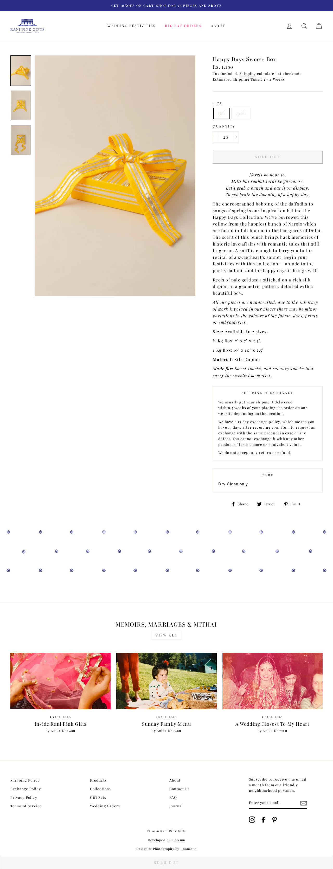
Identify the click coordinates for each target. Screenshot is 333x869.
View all (166, 635)
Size (218, 103)
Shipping (247, 73)
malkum (178, 840)
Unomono (189, 849)
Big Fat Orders (183, 25)
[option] (166, 5)
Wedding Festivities (131, 25)
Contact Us (179, 788)
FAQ (173, 797)
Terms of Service (26, 805)
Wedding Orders (105, 805)
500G (241, 113)
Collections (100, 788)
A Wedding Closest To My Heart (272, 724)
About (218, 25)
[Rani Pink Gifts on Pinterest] (274, 819)
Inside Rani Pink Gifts (60, 724)
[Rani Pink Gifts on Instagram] (252, 819)
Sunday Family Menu (166, 724)
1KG (222, 113)
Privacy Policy (23, 797)
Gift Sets (98, 797)
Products (98, 780)
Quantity (224, 126)
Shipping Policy (25, 780)
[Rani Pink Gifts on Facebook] (263, 819)
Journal (176, 805)
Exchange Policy (25, 788)
